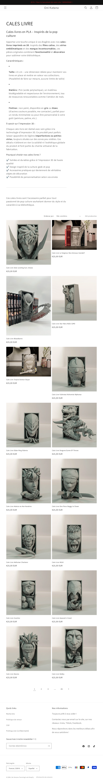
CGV (8, 725)
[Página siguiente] (68, 689)
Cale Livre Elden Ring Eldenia (17, 450)
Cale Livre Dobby (58, 674)
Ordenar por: (49, 216)
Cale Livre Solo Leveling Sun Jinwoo (19, 268)
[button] (5, 7)
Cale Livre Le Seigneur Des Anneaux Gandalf (68, 253)
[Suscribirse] (48, 746)
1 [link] (34, 689)
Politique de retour (14, 719)
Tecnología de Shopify (26, 777)
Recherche (10, 714)
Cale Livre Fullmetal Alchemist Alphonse (66, 395)
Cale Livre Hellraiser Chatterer (17, 562)
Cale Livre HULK (58, 562)
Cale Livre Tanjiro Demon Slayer (18, 380)
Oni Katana (15, 777)
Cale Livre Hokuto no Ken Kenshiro (19, 506)
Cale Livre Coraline (13, 618)
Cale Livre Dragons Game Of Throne (65, 450)
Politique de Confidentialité (17, 731)
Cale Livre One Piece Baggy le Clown (65, 506)
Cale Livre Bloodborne (14, 339)
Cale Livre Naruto (12, 674)
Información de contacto (44, 777)
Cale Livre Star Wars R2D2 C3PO (63, 324)
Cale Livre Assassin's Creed (61, 618)
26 (62, 689)
